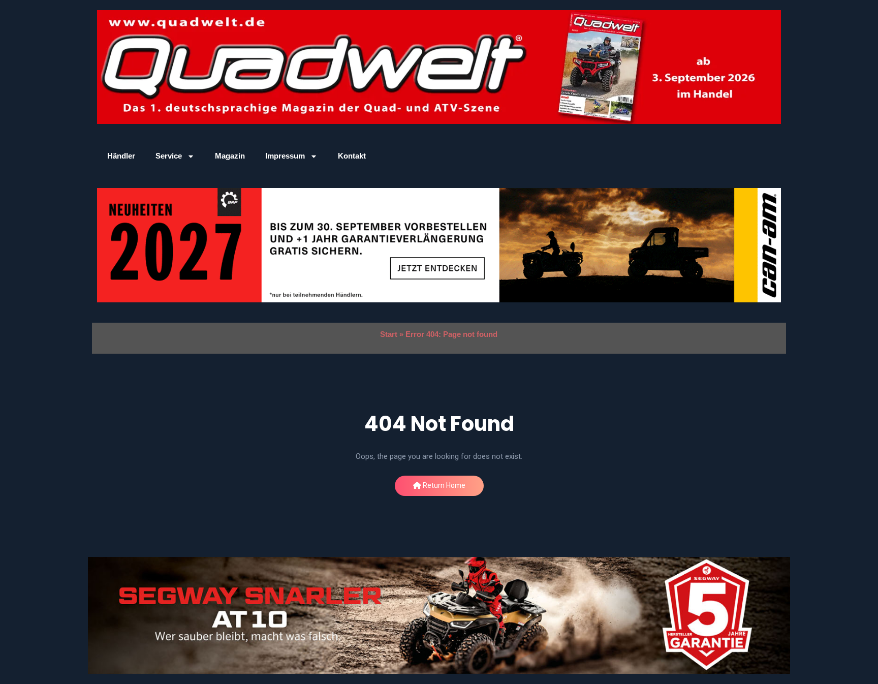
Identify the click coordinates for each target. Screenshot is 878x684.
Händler (121, 155)
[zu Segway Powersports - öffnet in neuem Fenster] (439, 615)
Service (168, 155)
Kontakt (352, 155)
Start (388, 334)
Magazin (230, 155)
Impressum (285, 155)
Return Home (443, 485)
